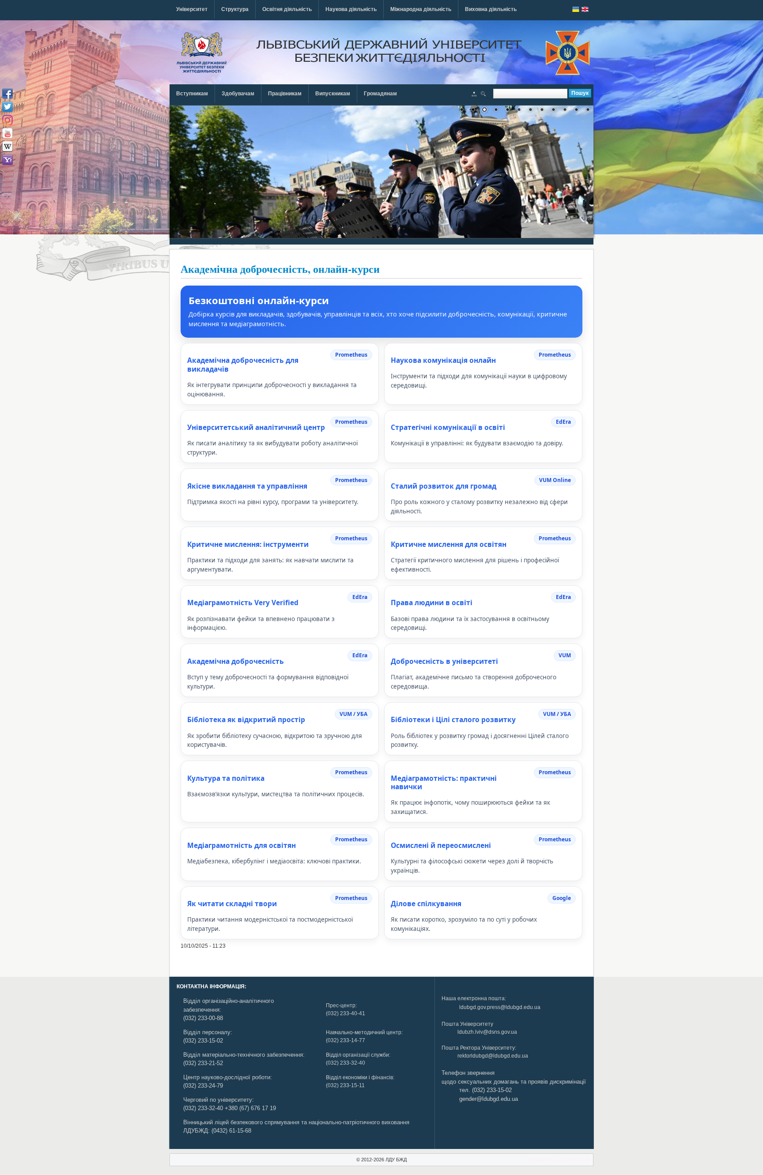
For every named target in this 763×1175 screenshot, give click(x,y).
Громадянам (380, 93)
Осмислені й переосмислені (441, 845)
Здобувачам (238, 93)
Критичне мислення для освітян (448, 544)
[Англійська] (585, 9)
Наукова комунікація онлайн (443, 360)
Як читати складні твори (232, 903)
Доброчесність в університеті (444, 661)
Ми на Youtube (7, 133)
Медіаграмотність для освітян (241, 845)
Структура (235, 9)
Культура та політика (225, 778)
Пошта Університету (467, 1024)
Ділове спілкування (426, 903)
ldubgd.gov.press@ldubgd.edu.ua (499, 1007)
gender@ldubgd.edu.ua (488, 1099)
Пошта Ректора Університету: (479, 1048)
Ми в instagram (7, 120)
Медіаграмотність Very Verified (242, 602)
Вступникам (192, 93)
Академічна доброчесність (235, 661)
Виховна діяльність (491, 9)
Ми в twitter (7, 107)
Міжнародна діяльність (420, 9)
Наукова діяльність (351, 9)
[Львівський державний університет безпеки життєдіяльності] (202, 52)
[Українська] (576, 9)
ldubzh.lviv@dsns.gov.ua (487, 1032)
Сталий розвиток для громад (443, 486)
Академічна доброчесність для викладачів (242, 364)
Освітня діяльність (287, 9)
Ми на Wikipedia (7, 146)
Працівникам (285, 93)
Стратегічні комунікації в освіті (448, 427)
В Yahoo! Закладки (7, 159)
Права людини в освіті (431, 602)
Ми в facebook (7, 93)
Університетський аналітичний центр (256, 427)
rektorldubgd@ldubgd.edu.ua (492, 1056)
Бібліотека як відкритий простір (246, 719)
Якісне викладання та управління (247, 486)
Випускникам (332, 93)
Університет (192, 9)
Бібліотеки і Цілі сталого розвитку (453, 719)
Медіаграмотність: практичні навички (444, 782)
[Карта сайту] (474, 95)
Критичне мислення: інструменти (248, 544)
